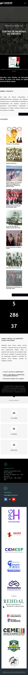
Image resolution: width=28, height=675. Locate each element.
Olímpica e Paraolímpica (13, 144)
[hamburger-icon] (25, 3)
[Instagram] (9, 499)
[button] (14, 371)
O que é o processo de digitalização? (13, 371)
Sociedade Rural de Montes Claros (13, 248)
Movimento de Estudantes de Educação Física (13, 206)
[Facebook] (6, 499)
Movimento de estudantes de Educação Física (14, 288)
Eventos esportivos (11, 163)
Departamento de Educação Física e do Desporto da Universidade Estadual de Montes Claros (14, 184)
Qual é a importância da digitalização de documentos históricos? (13, 375)
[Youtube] (13, 499)
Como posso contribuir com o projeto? (13, 378)
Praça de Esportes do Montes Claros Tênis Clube (13, 227)
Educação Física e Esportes (13, 267)
